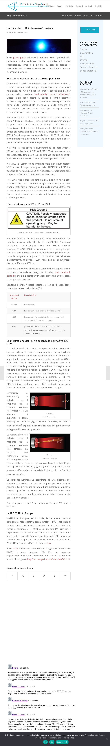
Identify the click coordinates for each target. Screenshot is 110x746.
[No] (106, 739)
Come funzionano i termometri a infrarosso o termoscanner (89, 131)
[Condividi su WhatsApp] (33, 576)
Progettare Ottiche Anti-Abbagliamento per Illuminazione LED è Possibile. (89, 93)
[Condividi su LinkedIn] (54, 576)
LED (10, 33)
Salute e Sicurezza (19, 33)
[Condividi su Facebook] (12, 576)
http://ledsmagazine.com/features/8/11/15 (48, 559)
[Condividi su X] (23, 576)
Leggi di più (62, 742)
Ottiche (83, 59)
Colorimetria (86, 52)
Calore (83, 49)
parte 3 (17, 548)
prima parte (19, 57)
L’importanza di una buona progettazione (87, 103)
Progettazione (87, 63)
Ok (45, 742)
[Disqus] (42, 627)
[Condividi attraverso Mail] (65, 576)
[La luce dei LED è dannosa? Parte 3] (2, 373)
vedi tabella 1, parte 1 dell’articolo (52, 94)
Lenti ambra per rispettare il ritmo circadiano (86, 113)
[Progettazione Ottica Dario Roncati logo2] (28, 6)
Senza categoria (88, 70)
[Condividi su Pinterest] (44, 576)
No (52, 742)
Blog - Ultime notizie (17, 15)
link (49, 543)
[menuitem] (41, 6)
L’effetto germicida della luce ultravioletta (89, 122)
